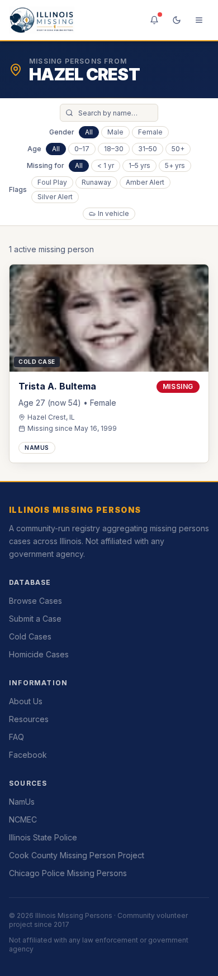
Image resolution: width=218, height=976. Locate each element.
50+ (178, 149)
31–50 (147, 149)
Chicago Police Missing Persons (68, 873)
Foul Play (52, 182)
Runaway (96, 182)
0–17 (81, 149)
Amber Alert (145, 182)
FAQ (16, 737)
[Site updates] (154, 20)
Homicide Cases (39, 654)
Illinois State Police (43, 837)
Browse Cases (35, 600)
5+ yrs (175, 165)
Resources (29, 719)
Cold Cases (30, 636)
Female (150, 132)
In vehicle (113, 213)
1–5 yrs (139, 165)
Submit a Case (35, 618)
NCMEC (23, 819)
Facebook (28, 754)
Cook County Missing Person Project (76, 855)
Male (115, 132)
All (89, 132)
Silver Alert (55, 197)
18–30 (114, 149)
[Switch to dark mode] (177, 20)
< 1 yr (105, 165)
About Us (25, 701)
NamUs (22, 801)
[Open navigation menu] (199, 20)
